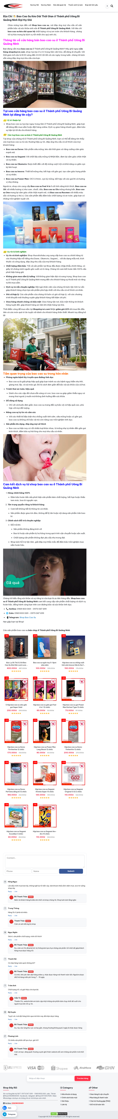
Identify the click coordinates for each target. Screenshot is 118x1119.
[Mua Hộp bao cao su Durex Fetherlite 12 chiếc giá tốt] (73, 732)
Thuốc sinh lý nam (75, 5)
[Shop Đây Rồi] (13, 6)
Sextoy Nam (46, 5)
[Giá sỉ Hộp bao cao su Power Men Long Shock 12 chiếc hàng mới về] (45, 732)
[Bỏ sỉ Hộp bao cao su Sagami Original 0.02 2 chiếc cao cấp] (73, 774)
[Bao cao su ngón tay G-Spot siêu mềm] (45, 647)
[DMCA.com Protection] (59, 1114)
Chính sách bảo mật (69, 1098)
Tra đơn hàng (82, 1078)
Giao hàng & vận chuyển (99, 1094)
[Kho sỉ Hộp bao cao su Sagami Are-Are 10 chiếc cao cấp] (45, 816)
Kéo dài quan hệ (59, 5)
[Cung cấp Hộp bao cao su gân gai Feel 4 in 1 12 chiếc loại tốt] (45, 689)
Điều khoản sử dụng (69, 1094)
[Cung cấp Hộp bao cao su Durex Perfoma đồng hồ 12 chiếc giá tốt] (16, 774)
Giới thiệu (65, 1101)
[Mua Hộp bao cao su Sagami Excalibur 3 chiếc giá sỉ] (16, 816)
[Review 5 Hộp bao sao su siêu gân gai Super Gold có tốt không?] (16, 689)
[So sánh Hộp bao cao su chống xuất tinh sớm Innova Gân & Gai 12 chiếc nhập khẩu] (73, 647)
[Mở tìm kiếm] (112, 6)
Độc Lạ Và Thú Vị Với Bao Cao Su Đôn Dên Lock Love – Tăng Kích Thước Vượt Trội (16, 665)
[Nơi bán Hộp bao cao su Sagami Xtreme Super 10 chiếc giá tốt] (45, 774)
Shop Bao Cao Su (28, 617)
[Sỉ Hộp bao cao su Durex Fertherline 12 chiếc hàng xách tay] (16, 732)
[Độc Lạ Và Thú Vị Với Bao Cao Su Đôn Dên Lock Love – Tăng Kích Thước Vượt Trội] (16, 647)
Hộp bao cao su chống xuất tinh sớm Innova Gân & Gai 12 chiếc (73, 665)
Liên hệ (64, 1105)
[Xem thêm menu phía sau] (107, 6)
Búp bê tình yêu (91, 5)
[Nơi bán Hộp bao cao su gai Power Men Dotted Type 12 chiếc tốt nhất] (73, 689)
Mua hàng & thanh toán (99, 1098)
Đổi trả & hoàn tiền (97, 1105)
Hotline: (14, 1103)
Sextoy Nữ (34, 5)
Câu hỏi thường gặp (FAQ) (100, 1101)
